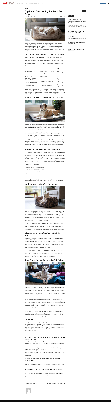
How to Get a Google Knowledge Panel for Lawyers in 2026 (75, 36)
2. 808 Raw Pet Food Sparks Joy (31, 383)
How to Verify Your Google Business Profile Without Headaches (76, 50)
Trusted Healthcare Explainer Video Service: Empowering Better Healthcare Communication (77, 26)
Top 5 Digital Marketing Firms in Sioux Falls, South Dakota (77, 39)
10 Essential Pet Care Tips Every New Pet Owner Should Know (77, 22)
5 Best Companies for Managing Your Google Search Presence (76, 43)
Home (26, 6)
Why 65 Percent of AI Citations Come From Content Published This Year (76, 46)
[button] (108, 3)
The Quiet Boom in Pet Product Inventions (76, 29)
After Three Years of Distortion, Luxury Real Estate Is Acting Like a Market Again (76, 32)
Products (29, 6)
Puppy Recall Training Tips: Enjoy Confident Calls (56, 383)
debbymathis (28, 16)
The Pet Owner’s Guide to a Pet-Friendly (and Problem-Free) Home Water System (76, 19)
